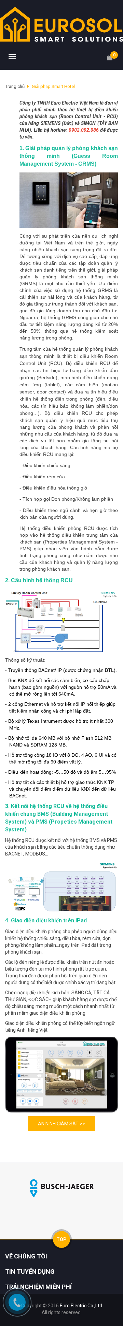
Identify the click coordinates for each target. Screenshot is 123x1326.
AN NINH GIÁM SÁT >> (61, 1123)
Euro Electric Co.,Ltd (81, 1305)
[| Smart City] (61, 23)
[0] (110, 54)
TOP (61, 1239)
